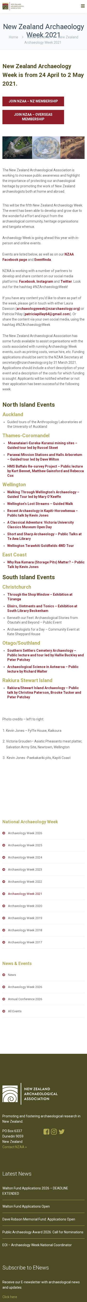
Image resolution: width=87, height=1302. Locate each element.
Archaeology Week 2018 (25, 930)
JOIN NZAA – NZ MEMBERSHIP (33, 101)
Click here (9, 1297)
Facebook (27, 281)
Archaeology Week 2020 (25, 906)
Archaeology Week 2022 (25, 881)
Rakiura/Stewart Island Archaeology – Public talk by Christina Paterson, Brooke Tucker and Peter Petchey (44, 692)
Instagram (44, 281)
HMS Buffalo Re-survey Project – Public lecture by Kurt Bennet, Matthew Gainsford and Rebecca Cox (45, 471)
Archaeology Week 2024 (25, 857)
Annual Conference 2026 (25, 999)
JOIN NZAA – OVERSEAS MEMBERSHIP (33, 117)
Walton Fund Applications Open (26, 1206)
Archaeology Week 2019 (25, 918)
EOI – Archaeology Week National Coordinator (37, 1245)
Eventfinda (42, 260)
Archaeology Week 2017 (25, 942)
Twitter (66, 281)
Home (13, 37)
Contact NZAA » (14, 1147)
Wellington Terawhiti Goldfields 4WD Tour (40, 546)
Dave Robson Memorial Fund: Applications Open (38, 1219)
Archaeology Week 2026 (25, 833)
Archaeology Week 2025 (25, 845)
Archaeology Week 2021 (25, 894)
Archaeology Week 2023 (25, 869)
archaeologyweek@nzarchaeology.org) (48, 309)
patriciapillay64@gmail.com (47, 314)
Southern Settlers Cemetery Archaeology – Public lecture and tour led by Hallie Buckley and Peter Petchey (45, 655)
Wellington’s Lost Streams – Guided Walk (40, 504)
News (12, 975)
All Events (15, 1011)
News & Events (38, 37)
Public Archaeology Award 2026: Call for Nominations (42, 1232)
